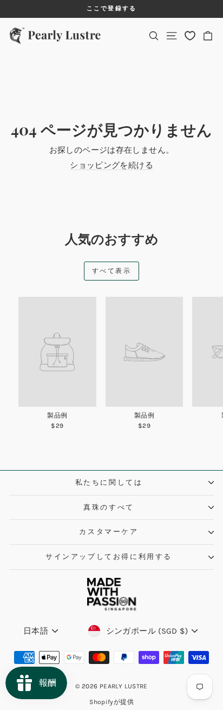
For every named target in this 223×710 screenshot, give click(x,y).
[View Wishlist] (190, 35)
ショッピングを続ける (111, 165)
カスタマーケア (108, 531)
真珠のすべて (108, 507)
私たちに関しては (109, 482)
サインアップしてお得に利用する (108, 556)
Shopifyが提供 (111, 702)
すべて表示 (111, 271)
